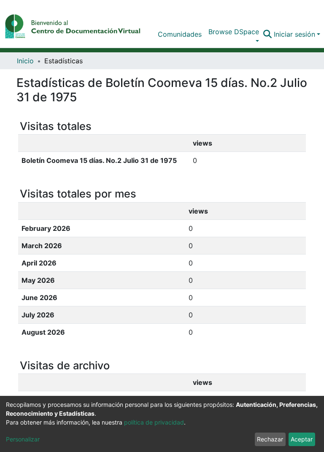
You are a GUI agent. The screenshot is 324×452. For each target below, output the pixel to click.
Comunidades (180, 34)
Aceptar (302, 439)
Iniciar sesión (294, 34)
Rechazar (270, 439)
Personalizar (23, 439)
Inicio (25, 61)
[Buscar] (267, 34)
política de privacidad (154, 422)
